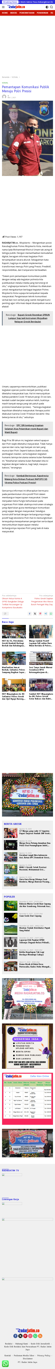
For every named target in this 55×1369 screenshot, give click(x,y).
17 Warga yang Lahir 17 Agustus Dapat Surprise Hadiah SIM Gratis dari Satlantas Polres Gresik (34, 832)
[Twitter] (20, 1336)
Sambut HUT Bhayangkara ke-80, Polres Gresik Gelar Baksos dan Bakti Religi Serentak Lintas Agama (41, 696)
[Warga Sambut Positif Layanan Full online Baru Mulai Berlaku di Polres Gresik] (41, 631)
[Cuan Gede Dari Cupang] (10, 918)
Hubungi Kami (21, 1344)
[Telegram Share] (46, 614)
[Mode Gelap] (47, 7)
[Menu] (4, 7)
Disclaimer (28, 1358)
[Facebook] (15, 1336)
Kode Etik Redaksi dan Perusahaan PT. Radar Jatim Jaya (27, 1348)
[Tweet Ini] (35, 614)
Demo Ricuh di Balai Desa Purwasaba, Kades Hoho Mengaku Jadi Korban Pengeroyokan (34, 965)
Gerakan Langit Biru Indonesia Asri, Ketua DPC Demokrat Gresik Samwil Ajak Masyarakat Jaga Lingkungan (34, 856)
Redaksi (8, 1344)
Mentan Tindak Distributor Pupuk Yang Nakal (34, 929)
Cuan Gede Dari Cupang (30, 916)
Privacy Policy (43, 1355)
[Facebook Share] (30, 614)
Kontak (8, 1355)
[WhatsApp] (35, 1336)
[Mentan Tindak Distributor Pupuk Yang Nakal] (10, 930)
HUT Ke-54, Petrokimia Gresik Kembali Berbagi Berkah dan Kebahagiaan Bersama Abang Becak (13, 643)
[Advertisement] (27, 44)
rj (8, 96)
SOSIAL (5, 83)
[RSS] (40, 1336)
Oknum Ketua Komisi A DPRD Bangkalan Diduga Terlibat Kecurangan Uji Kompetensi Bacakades (13, 601)
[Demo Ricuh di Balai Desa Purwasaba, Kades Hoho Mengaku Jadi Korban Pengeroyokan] (10, 966)
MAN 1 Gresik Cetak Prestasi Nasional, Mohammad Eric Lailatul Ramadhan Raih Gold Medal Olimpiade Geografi (32, 868)
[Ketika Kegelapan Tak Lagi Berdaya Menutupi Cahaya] (10, 954)
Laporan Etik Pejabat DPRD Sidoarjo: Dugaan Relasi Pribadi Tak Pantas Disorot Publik (34, 941)
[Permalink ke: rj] (4, 96)
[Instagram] (30, 1336)
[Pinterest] (25, 1336)
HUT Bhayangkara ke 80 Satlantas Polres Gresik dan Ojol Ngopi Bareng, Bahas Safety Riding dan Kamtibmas (13, 696)
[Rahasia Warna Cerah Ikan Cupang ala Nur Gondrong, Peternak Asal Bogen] (10, 906)
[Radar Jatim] (15, 7)
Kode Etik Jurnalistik (40, 1344)
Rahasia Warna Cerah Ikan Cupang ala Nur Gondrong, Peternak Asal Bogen (35, 905)
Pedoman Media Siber (24, 1355)
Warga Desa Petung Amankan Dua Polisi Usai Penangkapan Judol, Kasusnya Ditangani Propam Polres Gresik (34, 844)
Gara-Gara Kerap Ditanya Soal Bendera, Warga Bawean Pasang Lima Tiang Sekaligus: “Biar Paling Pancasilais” (35, 880)
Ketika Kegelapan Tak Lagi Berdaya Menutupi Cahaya (31, 953)
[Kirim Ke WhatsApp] (51, 614)
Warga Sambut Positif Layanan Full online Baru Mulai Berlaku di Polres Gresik (40, 643)
